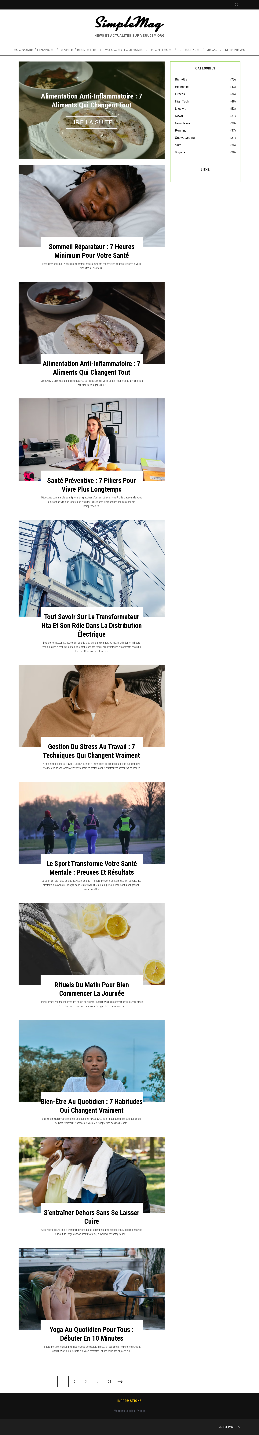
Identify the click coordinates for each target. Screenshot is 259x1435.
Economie (182, 86)
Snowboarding (185, 137)
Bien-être (181, 79)
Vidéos (141, 1411)
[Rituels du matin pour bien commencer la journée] (92, 944)
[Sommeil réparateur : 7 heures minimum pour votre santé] (92, 206)
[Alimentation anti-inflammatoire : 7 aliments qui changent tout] (92, 323)
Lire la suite (91, 122)
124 (108, 1381)
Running (181, 130)
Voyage (180, 152)
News (179, 115)
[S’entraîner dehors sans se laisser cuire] (92, 1175)
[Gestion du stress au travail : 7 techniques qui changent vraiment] (92, 706)
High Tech (182, 101)
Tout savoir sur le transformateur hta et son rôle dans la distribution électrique (92, 625)
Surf (178, 145)
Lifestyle (180, 108)
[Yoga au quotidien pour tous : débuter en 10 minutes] (92, 1289)
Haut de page (226, 1427)
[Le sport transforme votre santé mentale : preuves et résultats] (92, 823)
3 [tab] (152, 108)
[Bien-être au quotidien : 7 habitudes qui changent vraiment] (92, 1061)
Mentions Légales (124, 1411)
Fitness (180, 94)
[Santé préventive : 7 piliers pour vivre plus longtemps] (92, 439)
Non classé (182, 123)
